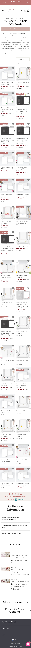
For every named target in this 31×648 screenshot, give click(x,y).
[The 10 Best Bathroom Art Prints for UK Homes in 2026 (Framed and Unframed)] (5, 581)
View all (15, 548)
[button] (5, 86)
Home (7, 18)
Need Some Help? (8, 622)
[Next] (27, 2)
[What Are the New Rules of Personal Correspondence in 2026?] (5, 569)
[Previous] (3, 2)
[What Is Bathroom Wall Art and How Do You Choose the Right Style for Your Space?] (5, 554)
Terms (3, 635)
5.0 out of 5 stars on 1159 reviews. (15, 496)
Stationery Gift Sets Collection (18, 18)
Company (5, 628)
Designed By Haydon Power (15, 646)
